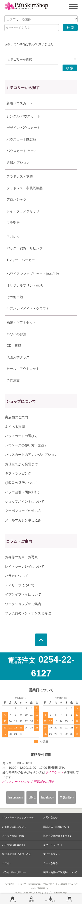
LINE (32, 797)
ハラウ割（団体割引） (14, 845)
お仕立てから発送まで (21, 464)
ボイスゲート (54, 772)
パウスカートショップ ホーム (18, 817)
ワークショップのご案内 (23, 604)
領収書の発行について (21, 483)
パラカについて (16, 576)
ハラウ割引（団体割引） (23, 492)
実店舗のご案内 (16, 417)
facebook (47, 797)
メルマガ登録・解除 (13, 835)
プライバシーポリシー (14, 872)
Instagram (15, 797)
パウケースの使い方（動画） (26, 445)
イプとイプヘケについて (23, 594)
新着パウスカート (20, 103)
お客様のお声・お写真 (21, 557)
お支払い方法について (14, 826)
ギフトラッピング (18, 473)
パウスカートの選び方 (21, 436)
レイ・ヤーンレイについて (24, 566)
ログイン (7, 863)
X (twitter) (67, 797)
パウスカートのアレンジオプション (31, 454)
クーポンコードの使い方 (23, 511)
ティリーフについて (20, 585)
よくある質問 (15, 426)
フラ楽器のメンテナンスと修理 (28, 613)
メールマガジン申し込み (23, 520)
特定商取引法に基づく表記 (16, 854)
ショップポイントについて (24, 501)
